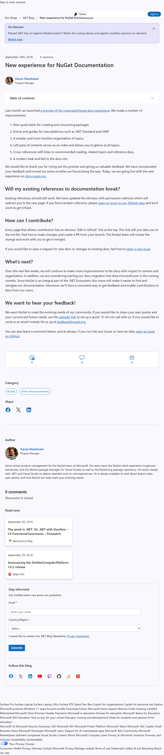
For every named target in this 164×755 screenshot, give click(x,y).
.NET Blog (28, 18)
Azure (14, 731)
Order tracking (137, 709)
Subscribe (17, 648)
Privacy (69, 748)
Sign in (154, 14)
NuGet (11, 391)
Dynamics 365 (47, 726)
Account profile (56, 709)
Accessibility (18, 739)
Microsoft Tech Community (121, 731)
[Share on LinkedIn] (29, 410)
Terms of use (102, 748)
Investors (138, 735)
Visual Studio (49, 735)
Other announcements (35, 391)
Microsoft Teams (117, 726)
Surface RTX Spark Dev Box (75, 704)
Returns (122, 709)
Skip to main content (12, 2)
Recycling (147, 748)
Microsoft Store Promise (30, 713)
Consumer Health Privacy (15, 748)
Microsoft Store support (102, 709)
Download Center (76, 709)
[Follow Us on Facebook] (11, 678)
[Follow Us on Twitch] (49, 678)
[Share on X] (18, 410)
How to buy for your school (47, 717)
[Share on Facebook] (8, 410)
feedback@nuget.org (71, 322)
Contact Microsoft (53, 748)
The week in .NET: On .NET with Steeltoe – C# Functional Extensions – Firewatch (38, 531)
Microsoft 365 (65, 726)
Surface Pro (7, 704)
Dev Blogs (11, 18)
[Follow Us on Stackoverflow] (68, 678)
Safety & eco (133, 748)
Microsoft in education (81, 713)
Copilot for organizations (108, 704)
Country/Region (19, 620)
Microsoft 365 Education (15, 717)
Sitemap (36, 748)
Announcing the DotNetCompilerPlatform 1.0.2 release (38, 564)
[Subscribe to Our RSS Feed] (78, 678)
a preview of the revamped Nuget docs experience (75, 110)
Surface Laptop (24, 704)
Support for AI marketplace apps (84, 731)
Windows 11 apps (35, 709)
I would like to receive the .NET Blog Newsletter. (49, 636)
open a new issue (138, 249)
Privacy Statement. (78, 636)
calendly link (67, 317)
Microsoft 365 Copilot (140, 726)
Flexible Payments (56, 713)
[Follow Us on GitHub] (59, 678)
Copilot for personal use (138, 704)
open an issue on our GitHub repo (121, 203)
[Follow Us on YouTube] (39, 678)
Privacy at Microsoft (120, 735)
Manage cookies (84, 748)
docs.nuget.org (35, 176)
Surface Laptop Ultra (46, 704)
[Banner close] (154, 29)
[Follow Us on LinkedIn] (30, 678)
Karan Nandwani (27, 78)
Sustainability (35, 739)
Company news (97, 735)
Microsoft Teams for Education (141, 713)
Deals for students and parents (128, 717)
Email (13, 602)
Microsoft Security (27, 726)
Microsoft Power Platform (90, 726)
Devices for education (109, 713)
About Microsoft (78, 735)
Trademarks (118, 748)
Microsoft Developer (31, 731)
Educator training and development (86, 717)
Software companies (28, 735)
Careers (62, 735)
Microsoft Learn (54, 731)
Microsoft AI (7, 726)
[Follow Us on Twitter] (20, 678)
